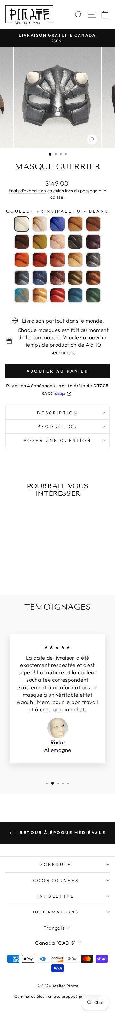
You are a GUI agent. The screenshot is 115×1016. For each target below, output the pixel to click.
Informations (56, 911)
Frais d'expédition (27, 191)
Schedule (56, 864)
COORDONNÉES (56, 880)
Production (57, 426)
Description (57, 412)
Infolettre (56, 895)
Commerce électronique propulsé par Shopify (57, 996)
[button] (21, 224)
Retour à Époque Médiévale (62, 832)
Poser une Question (57, 440)
